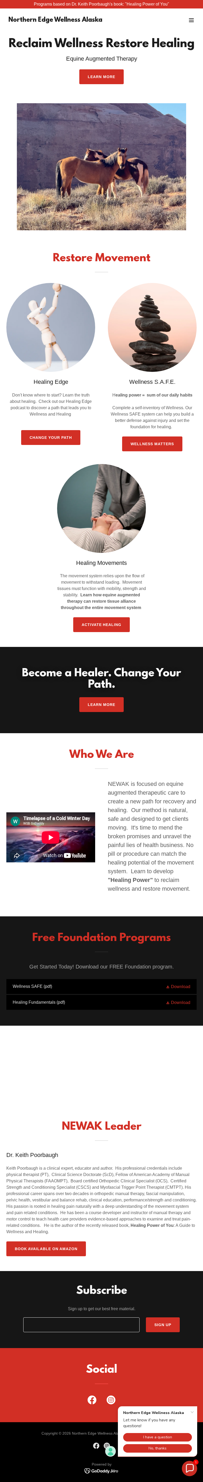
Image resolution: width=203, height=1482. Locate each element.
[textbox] (81, 1324)
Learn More (101, 77)
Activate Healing (102, 625)
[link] (55, 20)
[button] (191, 20)
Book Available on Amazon (46, 1249)
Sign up (162, 1325)
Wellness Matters (152, 444)
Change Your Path (51, 437)
